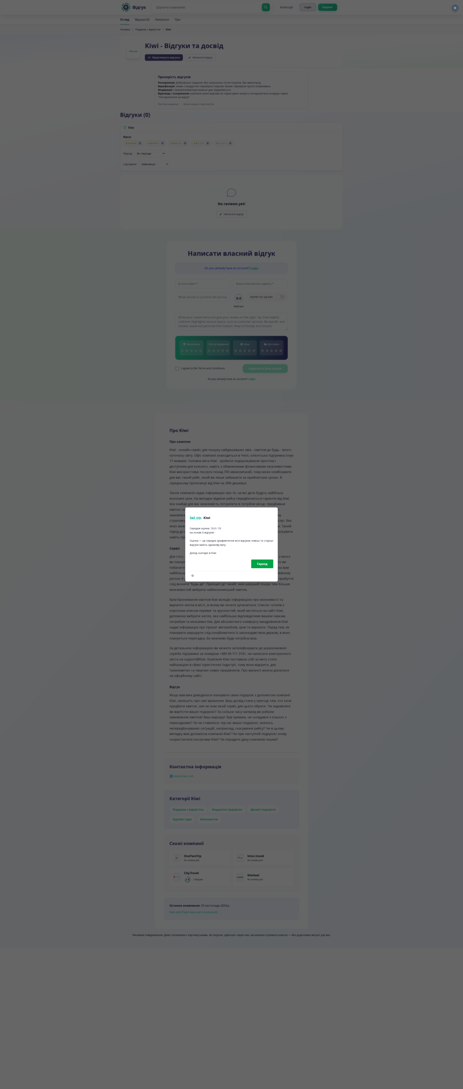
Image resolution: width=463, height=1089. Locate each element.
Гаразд (262, 564)
